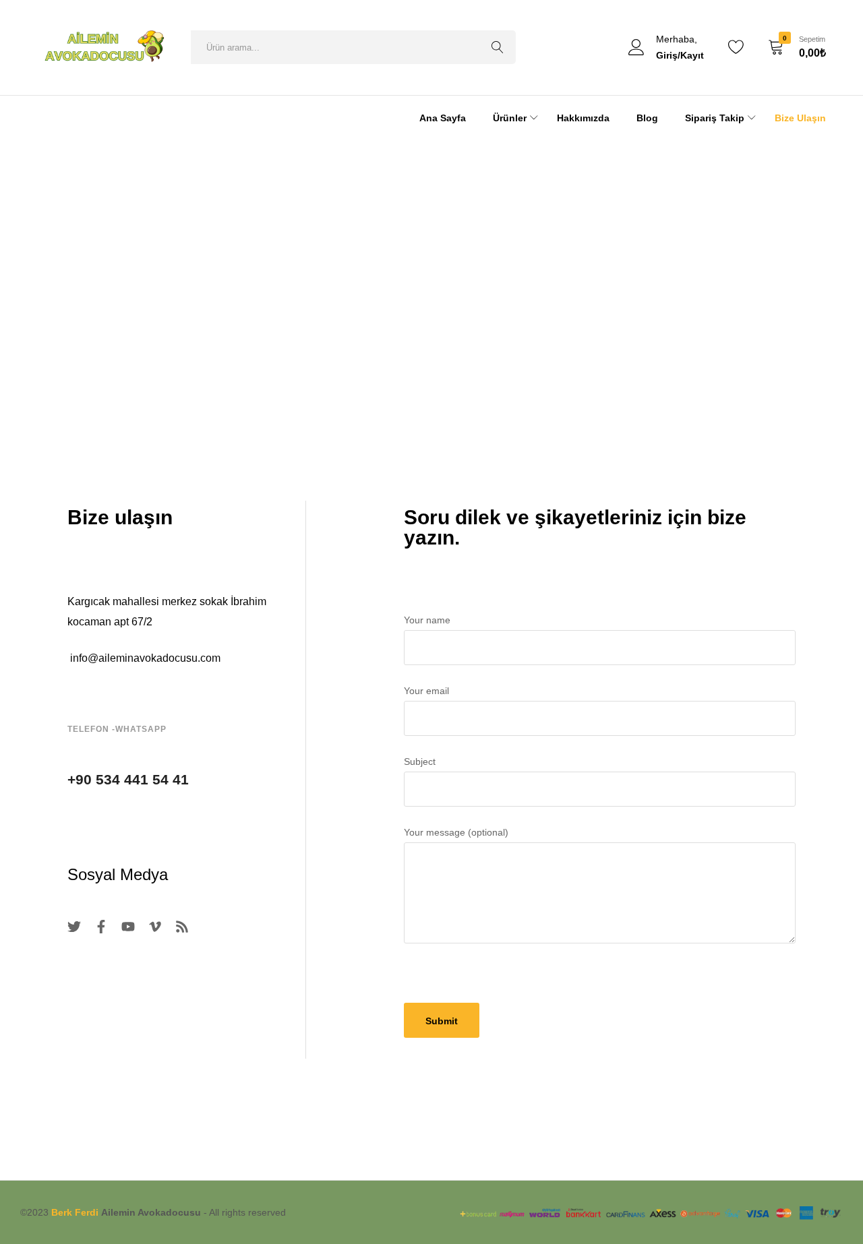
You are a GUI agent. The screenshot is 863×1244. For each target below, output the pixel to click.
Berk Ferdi (74, 1212)
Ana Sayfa (442, 118)
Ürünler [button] (510, 118)
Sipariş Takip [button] (714, 118)
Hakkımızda (583, 118)
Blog (647, 118)
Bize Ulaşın (800, 118)
